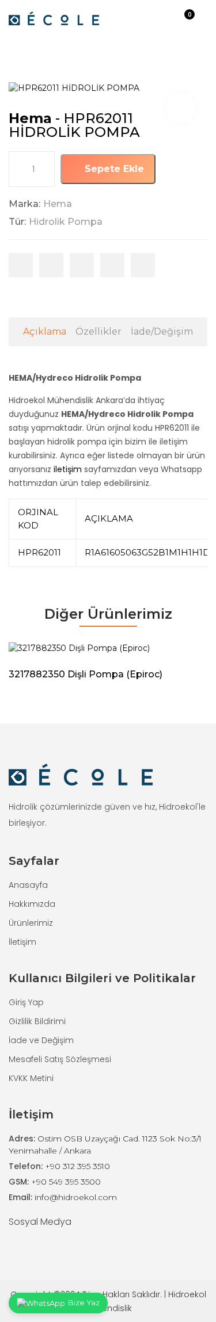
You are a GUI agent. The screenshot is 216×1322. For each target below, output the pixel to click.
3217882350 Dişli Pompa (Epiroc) (85, 674)
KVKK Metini (31, 1078)
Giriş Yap (26, 1002)
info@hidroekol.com (76, 1197)
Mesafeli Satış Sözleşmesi (60, 1059)
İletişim (22, 942)
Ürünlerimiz (31, 923)
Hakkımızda (32, 904)
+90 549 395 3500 (66, 1182)
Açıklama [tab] (44, 331)
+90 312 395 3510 (77, 1166)
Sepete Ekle (113, 168)
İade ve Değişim (41, 1040)
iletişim (68, 469)
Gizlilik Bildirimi (37, 1021)
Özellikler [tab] (98, 331)
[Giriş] (171, 18)
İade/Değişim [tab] (162, 331)
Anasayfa (28, 885)
